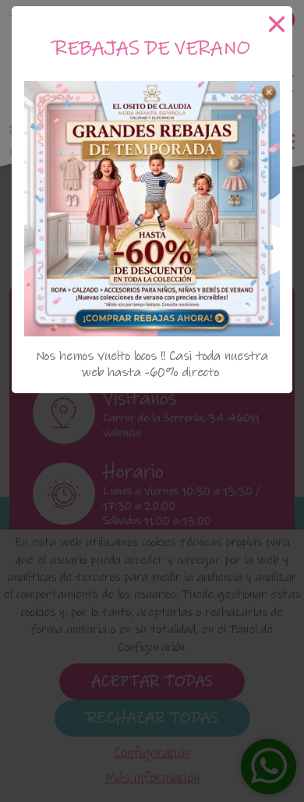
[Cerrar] (277, 23)
